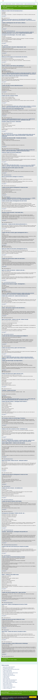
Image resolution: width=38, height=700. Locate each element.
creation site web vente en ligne (12, 164)
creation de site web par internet (25, 33)
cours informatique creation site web (12, 19)
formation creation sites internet (22, 149)
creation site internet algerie (13, 294)
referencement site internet (7, 684)
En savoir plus (11, 698)
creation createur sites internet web (11, 134)
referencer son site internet (7, 685)
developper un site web (25, 119)
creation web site (6, 677)
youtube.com (6, 163)
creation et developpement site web (14, 118)
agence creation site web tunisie (11, 32)
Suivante (12, 659)
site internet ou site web (23, 399)
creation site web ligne (15, 165)
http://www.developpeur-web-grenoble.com (10, 544)
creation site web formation (20, 135)
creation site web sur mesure (14, 119)
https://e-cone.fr (6, 629)
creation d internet (6, 676)
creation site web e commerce (25, 106)
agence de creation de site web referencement (20, 73)
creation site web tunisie (15, 33)
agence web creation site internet (22, 32)
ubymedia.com (6, 45)
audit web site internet (23, 398)
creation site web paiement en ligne (15, 441)
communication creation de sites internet (10, 682)
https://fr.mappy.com (7, 486)
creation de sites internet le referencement (10, 672)
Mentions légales (7, 691)
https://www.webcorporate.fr (8, 602)
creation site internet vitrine (24, 199)
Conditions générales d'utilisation (17, 691)
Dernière (15, 659)
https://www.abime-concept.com (9, 334)
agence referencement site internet (9, 681)
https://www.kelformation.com (8, 133)
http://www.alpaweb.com (7, 355)
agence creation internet (7, 683)
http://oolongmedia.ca (7, 555)
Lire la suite (4, 28)
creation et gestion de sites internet (9, 687)
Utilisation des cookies (27, 691)
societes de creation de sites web (26, 165)
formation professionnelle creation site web (26, 134)
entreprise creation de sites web (23, 294)
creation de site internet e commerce (14, 198)
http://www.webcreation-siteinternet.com (10, 282)
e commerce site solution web (12, 106)
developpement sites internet (8, 668)
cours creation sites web (22, 19)
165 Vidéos (8, 8)
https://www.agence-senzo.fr (8, 458)
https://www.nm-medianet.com (8, 499)
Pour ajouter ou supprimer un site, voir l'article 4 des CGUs (11, 693)
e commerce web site (23, 440)
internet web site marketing (25, 72)
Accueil (2, 691)
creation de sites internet (7, 670)
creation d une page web (7, 688)
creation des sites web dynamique (18, 20)
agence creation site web (7, 671)
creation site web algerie (5, 294)
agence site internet (6, 678)
